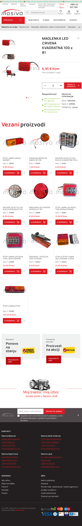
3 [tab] (30, 97)
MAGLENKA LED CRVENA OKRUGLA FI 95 (39, 208)
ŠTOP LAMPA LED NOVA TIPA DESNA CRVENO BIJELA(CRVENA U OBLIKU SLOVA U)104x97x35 (66, 208)
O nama (46, 20)
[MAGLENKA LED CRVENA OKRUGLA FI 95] (41, 191)
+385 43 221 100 (74, 5)
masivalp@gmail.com (50, 466)
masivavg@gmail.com (50, 448)
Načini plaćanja (23, 5)
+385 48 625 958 (9, 463)
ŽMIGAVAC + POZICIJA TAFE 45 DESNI (38, 258)
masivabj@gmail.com (11, 448)
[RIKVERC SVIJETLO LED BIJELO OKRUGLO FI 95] (14, 191)
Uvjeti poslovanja (48, 493)
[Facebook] (78, 415)
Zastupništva (59, 20)
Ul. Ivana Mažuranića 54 (51, 457)
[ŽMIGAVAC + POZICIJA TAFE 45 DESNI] (41, 240)
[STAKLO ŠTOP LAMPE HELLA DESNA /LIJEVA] (67, 240)
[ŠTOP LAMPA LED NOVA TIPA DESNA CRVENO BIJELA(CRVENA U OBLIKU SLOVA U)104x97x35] (67, 191)
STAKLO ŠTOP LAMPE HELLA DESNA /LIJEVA (64, 258)
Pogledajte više (13, 361)
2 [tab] (28, 97)
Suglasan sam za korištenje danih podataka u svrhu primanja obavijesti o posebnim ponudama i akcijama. (41, 418)
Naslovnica (33, 20)
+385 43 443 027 (48, 445)
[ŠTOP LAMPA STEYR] (14, 290)
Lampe (75, 107)
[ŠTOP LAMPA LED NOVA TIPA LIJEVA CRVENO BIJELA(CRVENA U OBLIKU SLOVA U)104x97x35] (14, 240)
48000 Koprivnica (9, 460)
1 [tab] (26, 97)
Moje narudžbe (8, 483)
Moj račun (6, 480)
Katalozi (14, 4)
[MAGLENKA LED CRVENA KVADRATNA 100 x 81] (29, 67)
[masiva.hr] (12, 12)
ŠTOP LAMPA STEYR (11, 306)
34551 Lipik (46, 460)
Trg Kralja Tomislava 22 (51, 439)
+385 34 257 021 (48, 463)
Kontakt (5, 4)
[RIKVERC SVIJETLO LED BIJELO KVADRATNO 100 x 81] (67, 142)
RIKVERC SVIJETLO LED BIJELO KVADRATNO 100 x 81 (66, 159)
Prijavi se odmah (54, 411)
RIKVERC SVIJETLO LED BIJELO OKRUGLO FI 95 (13, 208)
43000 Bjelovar (8, 442)
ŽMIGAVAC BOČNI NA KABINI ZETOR (38, 159)
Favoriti (5, 487)
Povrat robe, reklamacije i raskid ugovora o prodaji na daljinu (47, 5)
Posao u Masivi (61, 5)
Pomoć (5, 493)
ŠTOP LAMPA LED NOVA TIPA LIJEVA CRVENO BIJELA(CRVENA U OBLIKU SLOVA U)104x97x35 (14, 258)
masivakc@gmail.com (11, 466)
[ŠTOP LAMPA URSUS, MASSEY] (14, 142)
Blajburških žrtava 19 (11, 439)
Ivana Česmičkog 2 (10, 457)
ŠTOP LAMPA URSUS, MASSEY (12, 159)
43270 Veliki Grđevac (50, 442)
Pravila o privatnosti (50, 496)
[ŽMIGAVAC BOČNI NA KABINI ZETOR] (41, 142)
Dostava (32, 4)
